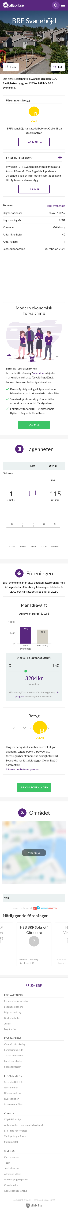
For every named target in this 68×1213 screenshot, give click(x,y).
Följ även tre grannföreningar (26, 631)
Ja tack (34, 641)
